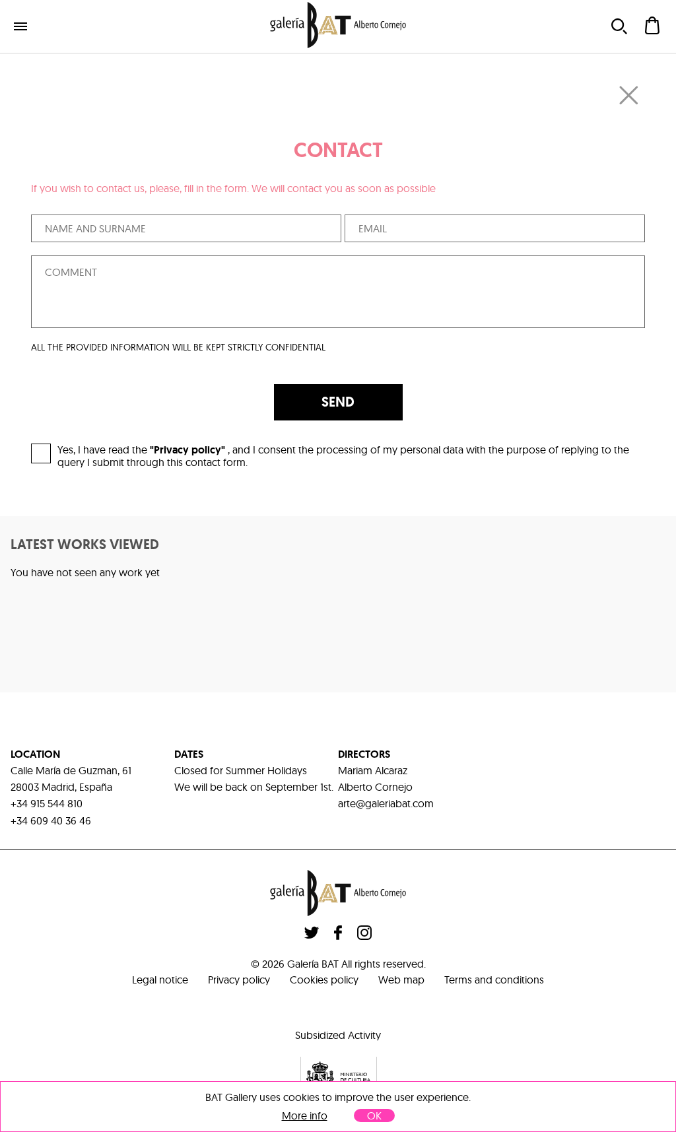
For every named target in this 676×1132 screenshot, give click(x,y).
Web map (401, 979)
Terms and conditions (494, 979)
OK (374, 1115)
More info (304, 1116)
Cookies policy (324, 979)
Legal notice (160, 979)
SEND (338, 402)
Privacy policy (239, 979)
